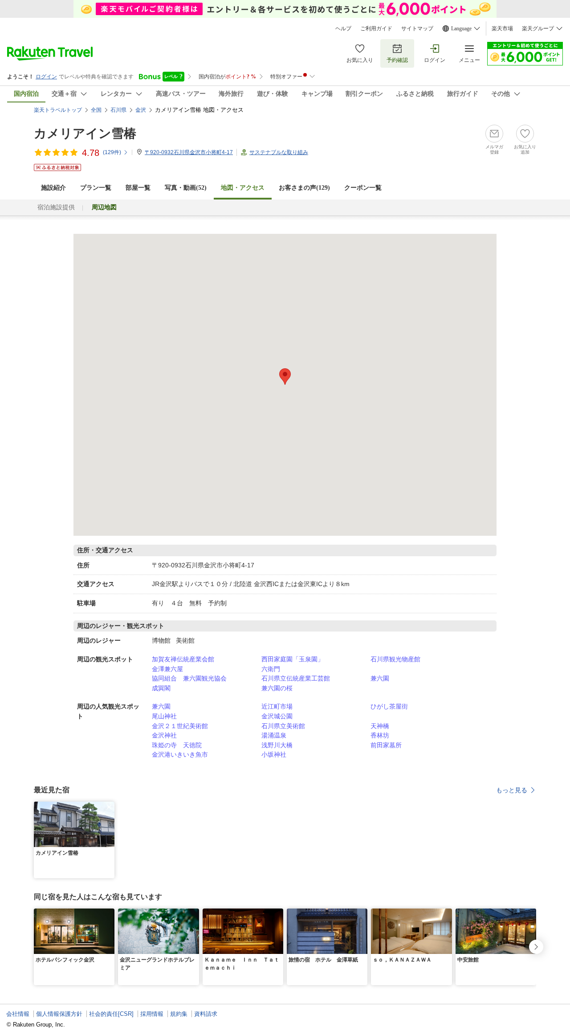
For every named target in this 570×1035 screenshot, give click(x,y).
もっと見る (511, 790)
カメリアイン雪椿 (85, 133)
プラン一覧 (95, 187)
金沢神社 (164, 735)
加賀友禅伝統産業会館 (183, 659)
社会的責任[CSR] (111, 1014)
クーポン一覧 (363, 187)
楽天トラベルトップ (58, 110)
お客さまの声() (304, 187)
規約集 (178, 1014)
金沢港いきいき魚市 (180, 754)
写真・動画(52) (186, 187)
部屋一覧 (138, 187)
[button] (109, 807)
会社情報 (17, 1014)
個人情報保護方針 (59, 1014)
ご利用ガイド (376, 28)
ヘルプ (343, 28)
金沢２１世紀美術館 (180, 725)
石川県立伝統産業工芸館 (295, 678)
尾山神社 (164, 716)
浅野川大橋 (277, 745)
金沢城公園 (277, 716)
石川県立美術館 (283, 725)
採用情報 (151, 1014)
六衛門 (270, 668)
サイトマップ (417, 28)
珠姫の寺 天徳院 (177, 745)
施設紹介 (53, 187)
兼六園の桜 (277, 688)
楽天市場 (502, 28)
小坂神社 (273, 754)
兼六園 (379, 678)
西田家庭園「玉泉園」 (292, 659)
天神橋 (379, 725)
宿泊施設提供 (56, 207)
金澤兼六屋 (167, 668)
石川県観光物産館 (395, 659)
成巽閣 (161, 688)
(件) (112, 152)
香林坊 (379, 735)
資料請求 (205, 1014)
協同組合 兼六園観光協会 (189, 678)
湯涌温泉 (273, 735)
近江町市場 (277, 706)
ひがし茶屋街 (389, 706)
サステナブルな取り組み (278, 152)
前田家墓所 (386, 745)
